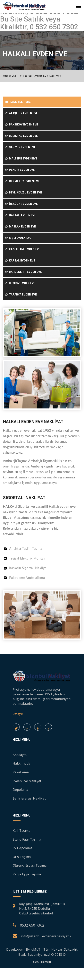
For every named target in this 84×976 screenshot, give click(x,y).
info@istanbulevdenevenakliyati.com (48, 936)
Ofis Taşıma (22, 857)
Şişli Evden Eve (19, 237)
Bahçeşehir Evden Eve (25, 271)
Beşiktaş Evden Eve (23, 135)
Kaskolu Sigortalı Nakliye (28, 568)
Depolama (20, 789)
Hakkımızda (21, 763)
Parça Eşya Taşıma (27, 874)
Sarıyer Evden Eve (22, 147)
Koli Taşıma (21, 830)
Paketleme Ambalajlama (27, 577)
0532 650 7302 (32, 925)
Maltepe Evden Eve (22, 158)
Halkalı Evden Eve (22, 215)
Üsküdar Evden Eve (23, 203)
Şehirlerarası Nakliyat (29, 798)
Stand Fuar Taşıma (27, 839)
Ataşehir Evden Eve (23, 113)
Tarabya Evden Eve (22, 294)
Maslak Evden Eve (22, 226)
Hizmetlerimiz (19, 101)
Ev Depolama (23, 848)
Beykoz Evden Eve (21, 283)
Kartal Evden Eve (21, 260)
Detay (17, 714)
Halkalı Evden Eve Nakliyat (42, 75)
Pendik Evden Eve (21, 169)
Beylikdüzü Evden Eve (25, 192)
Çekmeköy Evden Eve (23, 181)
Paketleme (21, 772)
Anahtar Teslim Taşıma (25, 548)
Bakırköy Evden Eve (23, 124)
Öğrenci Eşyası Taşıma (30, 865)
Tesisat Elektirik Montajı (27, 558)
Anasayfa (9, 75)
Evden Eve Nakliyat (27, 781)
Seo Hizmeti (42, 962)
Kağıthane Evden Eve (24, 249)
